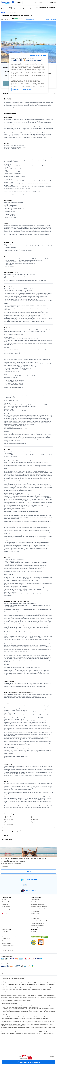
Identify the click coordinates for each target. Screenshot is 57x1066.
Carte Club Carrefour (35, 913)
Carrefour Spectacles (7, 933)
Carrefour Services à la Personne (9, 948)
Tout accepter (26, 89)
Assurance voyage (6, 909)
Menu (19, 2)
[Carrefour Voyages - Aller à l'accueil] (7, 2)
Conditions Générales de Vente (38, 904)
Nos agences (33, 931)
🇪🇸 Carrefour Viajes (6, 913)
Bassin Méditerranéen (12, 8)
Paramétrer (15, 89)
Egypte (23, 8)
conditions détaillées (26, 1000)
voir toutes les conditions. (18, 978)
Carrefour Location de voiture (9, 936)
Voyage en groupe (6, 906)
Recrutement (5, 904)
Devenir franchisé (6, 901)
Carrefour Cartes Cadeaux (8, 945)
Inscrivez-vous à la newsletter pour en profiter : (12, 863)
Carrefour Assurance (7, 943)
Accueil (4, 8)
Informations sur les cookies (37, 923)
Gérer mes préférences (36, 927)
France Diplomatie (35, 899)
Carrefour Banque (6, 938)
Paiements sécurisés (35, 911)
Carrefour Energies (6, 940)
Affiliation (4, 899)
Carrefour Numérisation (7, 950)
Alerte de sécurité (35, 918)
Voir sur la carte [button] (30, 19)
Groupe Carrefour (6, 931)
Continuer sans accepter (37, 55)
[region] (28, 73)
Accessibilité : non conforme (37, 925)
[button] (28, 42)
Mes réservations (35, 933)
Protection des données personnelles (39, 920)
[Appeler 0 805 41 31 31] (43, 937)
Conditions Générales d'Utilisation (39, 906)
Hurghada (30, 8)
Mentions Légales (35, 916)
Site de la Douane (35, 901)
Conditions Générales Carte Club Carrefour (40, 909)
